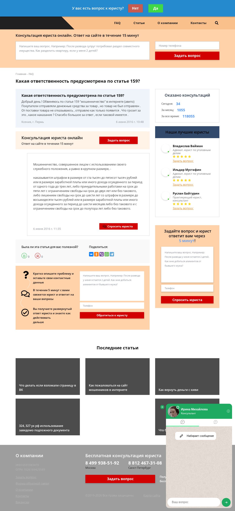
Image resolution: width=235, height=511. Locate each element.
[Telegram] (112, 254)
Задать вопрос (187, 55)
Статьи (139, 23)
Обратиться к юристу (112, 315)
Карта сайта (151, 495)
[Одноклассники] (96, 254)
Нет (135, 8)
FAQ (117, 23)
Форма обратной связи (32, 483)
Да (155, 8)
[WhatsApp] (106, 254)
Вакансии (22, 502)
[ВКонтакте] (91, 254)
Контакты (198, 23)
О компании (168, 23)
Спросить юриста (120, 226)
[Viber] (101, 254)
